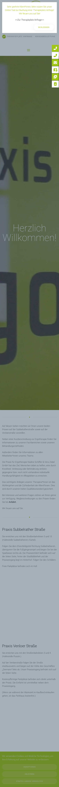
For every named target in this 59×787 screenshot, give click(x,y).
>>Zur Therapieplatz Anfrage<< (29, 20)
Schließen (44, 27)
